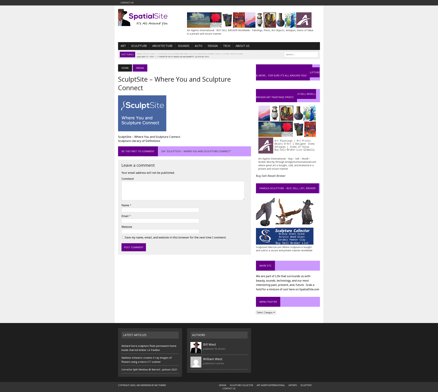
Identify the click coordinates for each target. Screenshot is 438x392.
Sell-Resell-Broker (274, 176)
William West (212, 359)
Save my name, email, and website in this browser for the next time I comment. (175, 237)
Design (213, 46)
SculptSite (306, 385)
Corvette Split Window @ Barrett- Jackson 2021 (149, 369)
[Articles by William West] (195, 365)
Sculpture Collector (241, 385)
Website (126, 227)
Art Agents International (271, 385)
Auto (198, 46)
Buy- (259, 176)
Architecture (162, 46)
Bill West (209, 344)
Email (125, 216)
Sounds (183, 46)
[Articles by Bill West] (195, 351)
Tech (226, 46)
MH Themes (160, 385)
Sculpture (139, 46)
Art (123, 46)
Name (125, 205)
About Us (242, 46)
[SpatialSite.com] (150, 17)
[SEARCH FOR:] (301, 54)
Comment (127, 179)
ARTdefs (292, 385)
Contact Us (127, 2)
